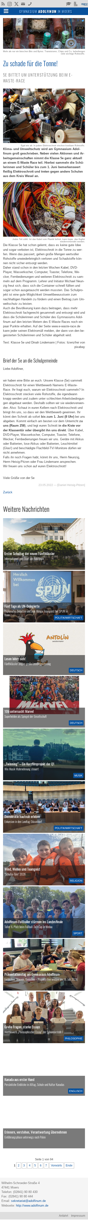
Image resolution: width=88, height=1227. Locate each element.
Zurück (7, 492)
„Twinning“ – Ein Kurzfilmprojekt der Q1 (29, 763)
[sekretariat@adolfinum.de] (23, 3)
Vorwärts (56, 1165)
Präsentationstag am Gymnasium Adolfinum (32, 974)
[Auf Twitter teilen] (83, 20)
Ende (69, 1165)
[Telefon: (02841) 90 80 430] (30, 3)
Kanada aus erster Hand (19, 1079)
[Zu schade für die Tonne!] (44, 48)
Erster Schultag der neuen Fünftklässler (29, 553)
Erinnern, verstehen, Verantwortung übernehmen (35, 1131)
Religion (76, 880)
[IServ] (84, 3)
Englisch (75, 1091)
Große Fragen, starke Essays (22, 1026)
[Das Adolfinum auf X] (16, 4)
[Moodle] (68, 3)
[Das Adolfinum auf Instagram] (10, 4)
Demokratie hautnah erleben (22, 816)
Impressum (78, 1215)
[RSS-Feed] (3, 3)
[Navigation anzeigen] (6, 11)
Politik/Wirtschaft (68, 617)
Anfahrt (63, 1215)
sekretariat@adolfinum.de (28, 1201)
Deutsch (76, 670)
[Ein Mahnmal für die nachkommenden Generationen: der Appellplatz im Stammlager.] (44, 1122)
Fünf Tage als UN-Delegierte (21, 606)
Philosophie (73, 1038)
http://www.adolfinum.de (32, 1205)
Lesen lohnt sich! (15, 658)
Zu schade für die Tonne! (30, 63)
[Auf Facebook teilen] (78, 20)
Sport (77, 933)
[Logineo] (76, 3)
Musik (78, 775)
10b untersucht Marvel (19, 711)
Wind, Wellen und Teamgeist (22, 869)
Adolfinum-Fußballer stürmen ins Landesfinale (33, 921)
